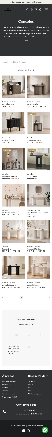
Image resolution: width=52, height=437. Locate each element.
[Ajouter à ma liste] (22, 82)
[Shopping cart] (39, 9)
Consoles (12, 102)
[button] (46, 9)
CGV (30, 390)
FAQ (30, 387)
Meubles (13, 62)
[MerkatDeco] (7, 9)
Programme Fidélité (9, 397)
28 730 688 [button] (29, 410)
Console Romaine (11, 286)
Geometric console (11, 177)
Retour (30, 384)
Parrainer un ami (8, 394)
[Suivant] (48, 298)
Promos (5, 390)
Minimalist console (35, 141)
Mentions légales (34, 394)
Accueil (5, 62)
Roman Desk (11, 250)
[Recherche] (26, 9)
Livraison (31, 381)
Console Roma (36, 286)
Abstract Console (11, 214)
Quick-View (22, 78)
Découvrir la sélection (34, 2)
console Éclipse (8, 141)
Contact (5, 387)
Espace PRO (7, 384)
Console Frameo (8, 105)
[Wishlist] (35, 9)
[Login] (31, 9)
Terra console (37, 105)
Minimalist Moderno (36, 250)
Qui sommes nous (9, 381)
